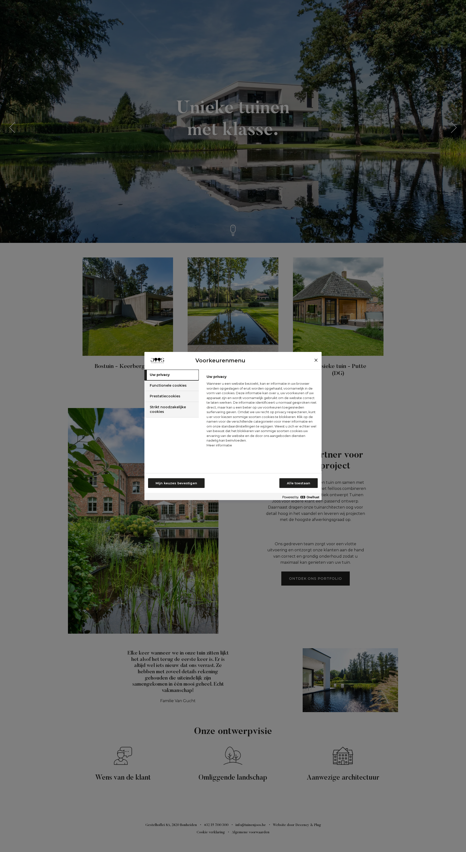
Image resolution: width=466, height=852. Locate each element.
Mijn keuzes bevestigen (176, 483)
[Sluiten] (316, 360)
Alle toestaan (298, 483)
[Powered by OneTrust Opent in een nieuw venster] (300, 497)
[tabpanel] (262, 412)
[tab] (171, 375)
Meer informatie (219, 445)
